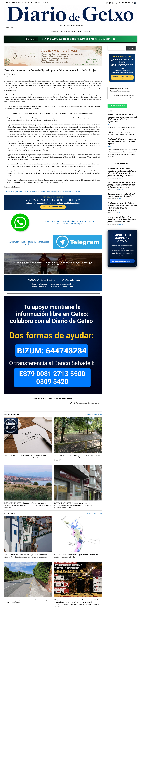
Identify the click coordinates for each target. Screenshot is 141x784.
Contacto (36, 2)
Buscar (131, 48)
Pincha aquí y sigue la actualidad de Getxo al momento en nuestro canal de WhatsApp (69, 222)
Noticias (54, 31)
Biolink (30, 2)
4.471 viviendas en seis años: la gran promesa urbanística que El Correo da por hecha (76, 555)
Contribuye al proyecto (68, 31)
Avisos (109, 124)
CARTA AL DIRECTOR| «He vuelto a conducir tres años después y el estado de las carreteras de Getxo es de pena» (26, 456)
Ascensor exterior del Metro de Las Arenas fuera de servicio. (122, 195)
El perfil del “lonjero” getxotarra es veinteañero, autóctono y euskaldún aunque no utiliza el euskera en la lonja (42, 191)
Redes (79, 31)
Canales (44, 2)
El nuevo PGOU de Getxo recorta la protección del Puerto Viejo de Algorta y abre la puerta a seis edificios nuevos (26, 555)
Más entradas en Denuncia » (94, 513)
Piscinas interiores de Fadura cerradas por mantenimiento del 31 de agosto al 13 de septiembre (122, 118)
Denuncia (120, 178)
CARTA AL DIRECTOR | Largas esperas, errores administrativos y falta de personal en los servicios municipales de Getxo (74, 505)
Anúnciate (87, 31)
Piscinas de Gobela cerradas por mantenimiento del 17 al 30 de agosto (122, 141)
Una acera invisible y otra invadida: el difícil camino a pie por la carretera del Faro (28, 601)
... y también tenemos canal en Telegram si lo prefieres (28, 242)
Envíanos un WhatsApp (117, 105)
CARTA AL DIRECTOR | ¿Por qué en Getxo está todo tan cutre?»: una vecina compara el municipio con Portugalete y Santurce (27, 505)
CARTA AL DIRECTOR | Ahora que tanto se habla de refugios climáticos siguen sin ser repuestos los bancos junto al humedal (77, 457)
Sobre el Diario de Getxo (19, 2)
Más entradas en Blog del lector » (93, 414)
